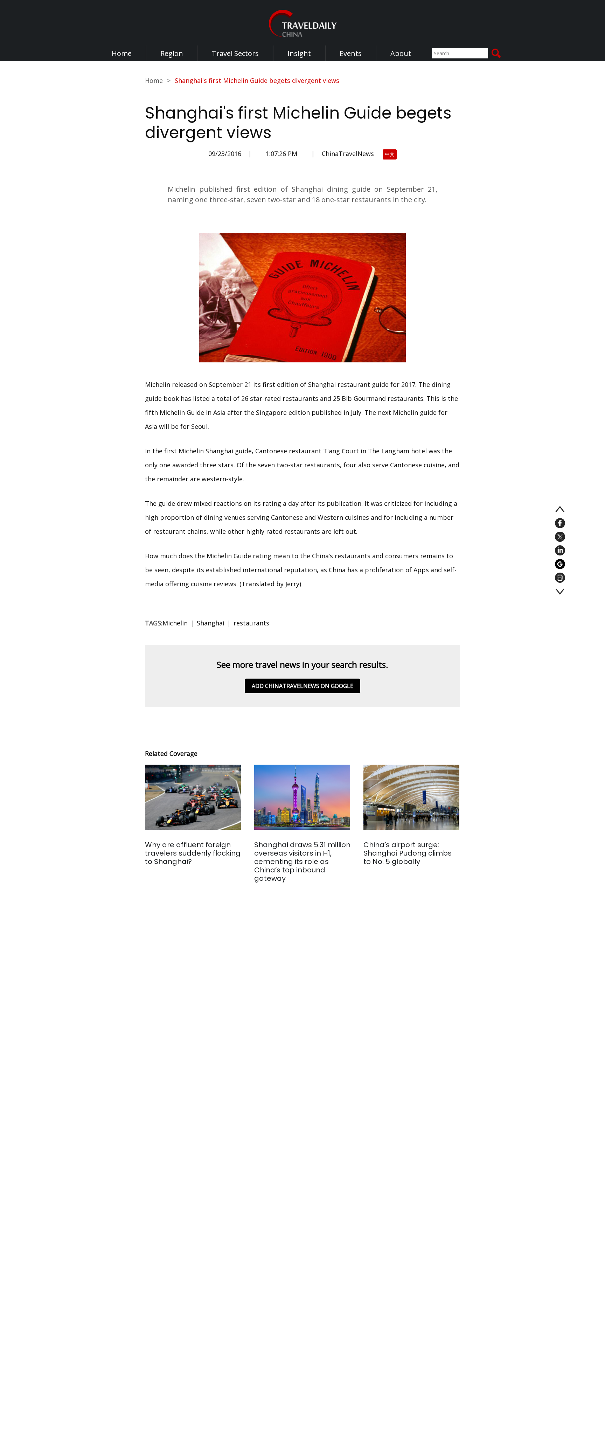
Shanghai (210, 623)
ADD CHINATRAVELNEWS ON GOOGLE (302, 686)
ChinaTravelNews (348, 153)
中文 (390, 154)
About (400, 53)
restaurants (251, 623)
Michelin (175, 623)
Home (122, 53)
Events (351, 53)
